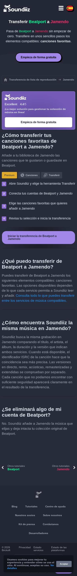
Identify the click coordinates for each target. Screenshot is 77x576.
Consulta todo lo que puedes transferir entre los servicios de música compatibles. (38, 298)
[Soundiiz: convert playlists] (38, 494)
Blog (14, 506)
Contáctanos (51, 524)
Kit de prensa (27, 524)
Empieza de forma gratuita (38, 57)
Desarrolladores (38, 533)
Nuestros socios (25, 515)
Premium (9, 175)
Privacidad (25, 547)
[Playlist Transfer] (17, 8)
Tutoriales (31, 506)
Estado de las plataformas (59, 549)
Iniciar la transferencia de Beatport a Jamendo (32, 237)
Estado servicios (38, 549)
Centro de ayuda (55, 506)
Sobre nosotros (52, 515)
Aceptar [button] (64, 564)
